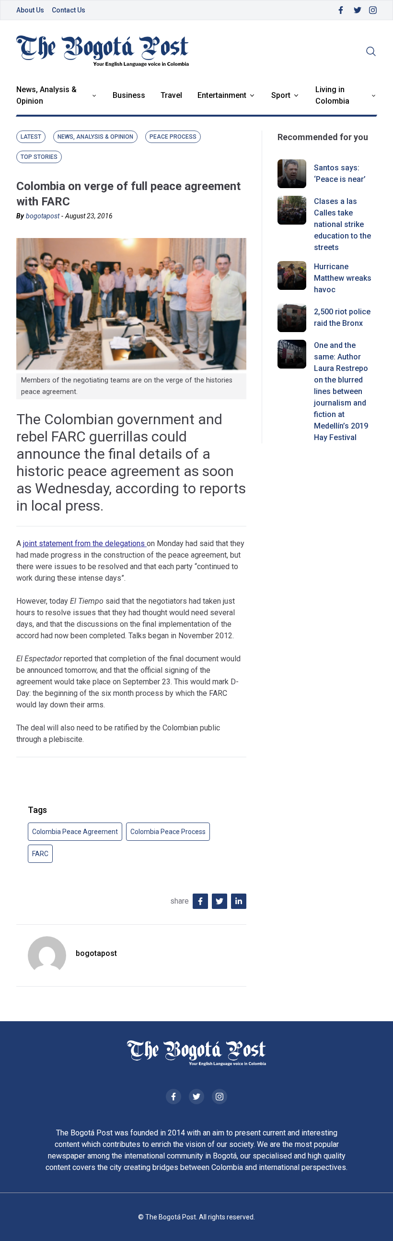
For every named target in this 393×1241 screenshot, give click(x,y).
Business (129, 95)
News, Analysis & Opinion (46, 95)
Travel (171, 95)
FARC (40, 854)
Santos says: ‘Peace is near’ (340, 173)
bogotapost (42, 216)
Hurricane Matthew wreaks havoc (342, 278)
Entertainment (221, 95)
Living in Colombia (332, 95)
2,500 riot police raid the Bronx (342, 317)
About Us (30, 10)
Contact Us (68, 10)
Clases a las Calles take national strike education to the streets (342, 224)
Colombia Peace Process (168, 831)
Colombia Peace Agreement (75, 831)
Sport (280, 95)
